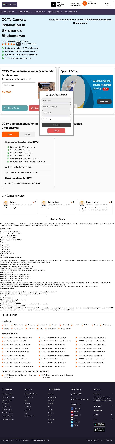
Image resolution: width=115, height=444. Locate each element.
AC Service (5, 403)
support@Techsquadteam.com (80, 399)
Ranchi (6, 325)
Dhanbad (66, 325)
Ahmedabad (52, 328)
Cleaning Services (7, 12)
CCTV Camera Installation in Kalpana (53, 344)
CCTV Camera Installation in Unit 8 (15, 341)
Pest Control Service (8, 397)
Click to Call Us (13, 108)
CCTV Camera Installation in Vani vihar (53, 366)
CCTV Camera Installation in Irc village (53, 359)
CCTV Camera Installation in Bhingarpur (54, 362)
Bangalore (31, 325)
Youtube (76, 412)
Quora (76, 418)
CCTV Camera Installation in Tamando (53, 352)
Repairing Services (70, 11)
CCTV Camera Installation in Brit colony (16, 352)
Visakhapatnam (66, 328)
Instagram (77, 415)
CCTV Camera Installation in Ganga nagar (17, 362)
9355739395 (92, 4)
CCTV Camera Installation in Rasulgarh (54, 348)
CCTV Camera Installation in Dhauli (90, 348)
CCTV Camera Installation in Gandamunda (92, 359)
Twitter (76, 425)
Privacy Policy (29, 397)
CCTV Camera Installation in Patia (14, 355)
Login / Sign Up (107, 4)
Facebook (77, 408)
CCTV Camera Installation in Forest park (91, 362)
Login (26, 413)
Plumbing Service (7, 416)
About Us (27, 410)
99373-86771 (77, 394)
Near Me (27, 403)
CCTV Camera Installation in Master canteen (92, 341)
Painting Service (7, 400)
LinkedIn (77, 422)
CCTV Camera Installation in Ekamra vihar (92, 352)
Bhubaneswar (18, 325)
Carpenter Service (7, 413)
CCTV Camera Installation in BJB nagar (54, 337)
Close (56, 131)
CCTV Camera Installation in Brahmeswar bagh (18, 366)
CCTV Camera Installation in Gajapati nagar (17, 344)
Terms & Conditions (31, 394)
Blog (26, 400)
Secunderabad (18, 328)
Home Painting (24, 12)
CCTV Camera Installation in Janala (15, 359)
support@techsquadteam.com (76, 4)
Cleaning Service (7, 394)
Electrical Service (7, 410)
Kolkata (86, 325)
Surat (41, 328)
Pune (96, 325)
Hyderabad (43, 325)
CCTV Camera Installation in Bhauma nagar (92, 337)
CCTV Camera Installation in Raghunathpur (92, 344)
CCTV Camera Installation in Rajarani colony (18, 337)
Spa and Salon (53, 12)
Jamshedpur (107, 325)
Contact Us (28, 406)
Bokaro (6, 328)
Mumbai (76, 325)
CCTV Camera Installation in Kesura (90, 366)
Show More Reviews (57, 219)
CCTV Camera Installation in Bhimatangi (16, 348)
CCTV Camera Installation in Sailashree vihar (55, 355)
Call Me (56, 125)
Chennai (55, 325)
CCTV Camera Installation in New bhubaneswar (56, 341)
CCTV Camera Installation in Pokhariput (91, 355)
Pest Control (39, 12)
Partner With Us (29, 416)
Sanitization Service (8, 419)
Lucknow (31, 328)
